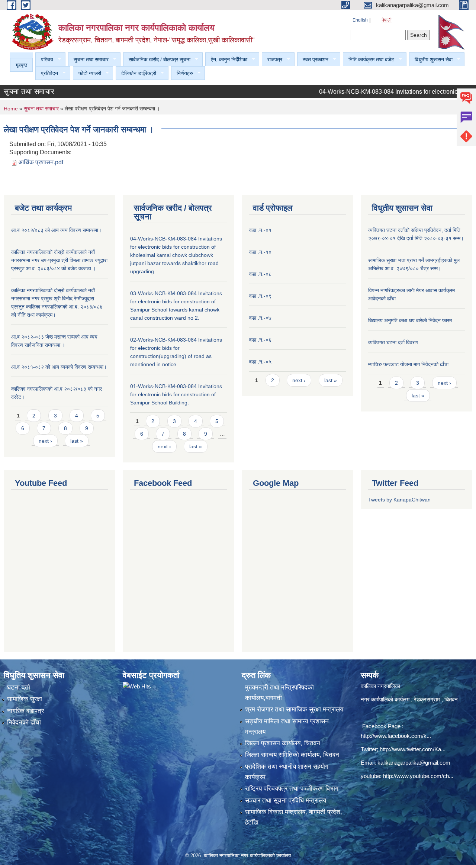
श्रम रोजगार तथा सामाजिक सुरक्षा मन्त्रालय (294, 709)
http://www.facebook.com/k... (396, 736)
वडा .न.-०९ (260, 296)
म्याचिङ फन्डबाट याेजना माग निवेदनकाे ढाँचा (408, 364)
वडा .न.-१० (260, 252)
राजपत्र (272, 60)
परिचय (44, 60)
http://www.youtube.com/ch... (418, 776)
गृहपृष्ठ (21, 65)
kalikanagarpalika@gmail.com (413, 762)
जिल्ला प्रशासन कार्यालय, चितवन (282, 743)
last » (76, 441)
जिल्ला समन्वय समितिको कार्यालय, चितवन (292, 754)
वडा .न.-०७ (260, 318)
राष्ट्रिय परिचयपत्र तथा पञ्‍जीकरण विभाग (291, 788)
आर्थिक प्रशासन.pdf (41, 162)
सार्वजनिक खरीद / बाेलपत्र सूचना (156, 60)
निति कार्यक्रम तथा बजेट (368, 60)
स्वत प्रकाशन (312, 60)
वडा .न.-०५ (260, 362)
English (360, 20)
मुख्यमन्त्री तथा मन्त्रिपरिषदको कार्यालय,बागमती (279, 692)
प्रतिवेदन (46, 73)
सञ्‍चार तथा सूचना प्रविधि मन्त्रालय (285, 800)
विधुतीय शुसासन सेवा (431, 60)
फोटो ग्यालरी (87, 73)
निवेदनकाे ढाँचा (24, 722)
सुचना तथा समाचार (88, 60)
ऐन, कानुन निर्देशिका (226, 60)
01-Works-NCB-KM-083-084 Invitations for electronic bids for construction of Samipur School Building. (176, 394)
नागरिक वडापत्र (25, 710)
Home (11, 109)
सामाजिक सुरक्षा (24, 699)
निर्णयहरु (182, 73)
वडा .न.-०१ (260, 230)
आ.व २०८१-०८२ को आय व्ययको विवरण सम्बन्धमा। (59, 367)
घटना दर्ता (18, 687)
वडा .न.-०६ (260, 340)
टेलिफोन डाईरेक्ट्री (136, 73)
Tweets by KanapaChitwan (399, 500)
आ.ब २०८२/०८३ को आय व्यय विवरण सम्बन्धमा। (56, 230)
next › (45, 441)
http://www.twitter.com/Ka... (413, 749)
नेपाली (387, 20)
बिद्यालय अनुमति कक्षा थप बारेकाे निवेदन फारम (410, 320)
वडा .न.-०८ (260, 274)
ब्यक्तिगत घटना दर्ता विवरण (393, 342)
